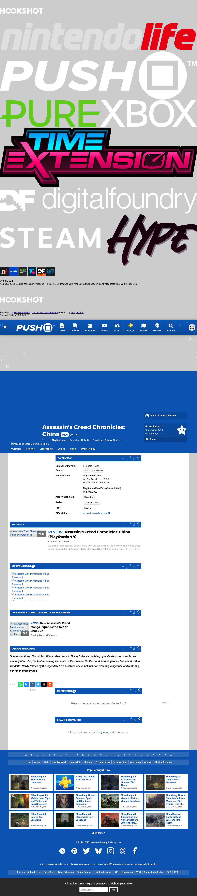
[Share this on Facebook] (32, 684)
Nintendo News (103, 872)
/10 (160, 430)
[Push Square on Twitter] (86, 851)
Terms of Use (120, 762)
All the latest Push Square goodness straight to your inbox (98, 883)
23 (42, 534)
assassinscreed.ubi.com (95, 513)
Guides (61, 448)
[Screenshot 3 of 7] (33, 589)
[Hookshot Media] (21, 20)
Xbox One (88, 497)
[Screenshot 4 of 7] (33, 596)
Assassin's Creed (91, 502)
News (73, 448)
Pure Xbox (49, 872)
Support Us (75, 762)
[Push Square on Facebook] (135, 851)
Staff (46, 762)
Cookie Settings (163, 762)
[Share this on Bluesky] (26, 684)
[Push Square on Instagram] (110, 851)
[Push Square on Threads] (122, 851)
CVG (169, 872)
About (37, 762)
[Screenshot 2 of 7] (33, 582)
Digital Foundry (84, 872)
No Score (151, 439)
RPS (176, 872)
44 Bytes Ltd (77, 312)
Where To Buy (88, 448)
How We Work (59, 762)
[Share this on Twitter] (38, 684)
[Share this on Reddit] (49, 684)
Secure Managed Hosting (45, 312)
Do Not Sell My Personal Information (140, 864)
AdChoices (117, 864)
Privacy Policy (102, 762)
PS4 (89, 549)
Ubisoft (85, 440)
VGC (138, 872)
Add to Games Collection (163, 415)
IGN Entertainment (80, 864)
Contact (88, 762)
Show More (98, 833)
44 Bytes (104, 864)
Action (87, 470)
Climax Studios (112, 440)
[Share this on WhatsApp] (20, 684)
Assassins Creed (100, 549)
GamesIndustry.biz (153, 872)
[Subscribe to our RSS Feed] (62, 851)
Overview (16, 448)
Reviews (30, 448)
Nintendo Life (34, 872)
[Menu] (5, 327)
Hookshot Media (22, 312)
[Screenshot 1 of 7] (33, 575)
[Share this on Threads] (44, 684)
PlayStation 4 (58, 440)
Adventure (98, 470)
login (102, 732)
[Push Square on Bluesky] (98, 851)
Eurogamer (127, 872)
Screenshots (46, 448)
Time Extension (66, 872)
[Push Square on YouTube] (74, 851)
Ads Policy (135, 762)
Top (29, 762)
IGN (116, 872)
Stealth (87, 508)
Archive (148, 762)
